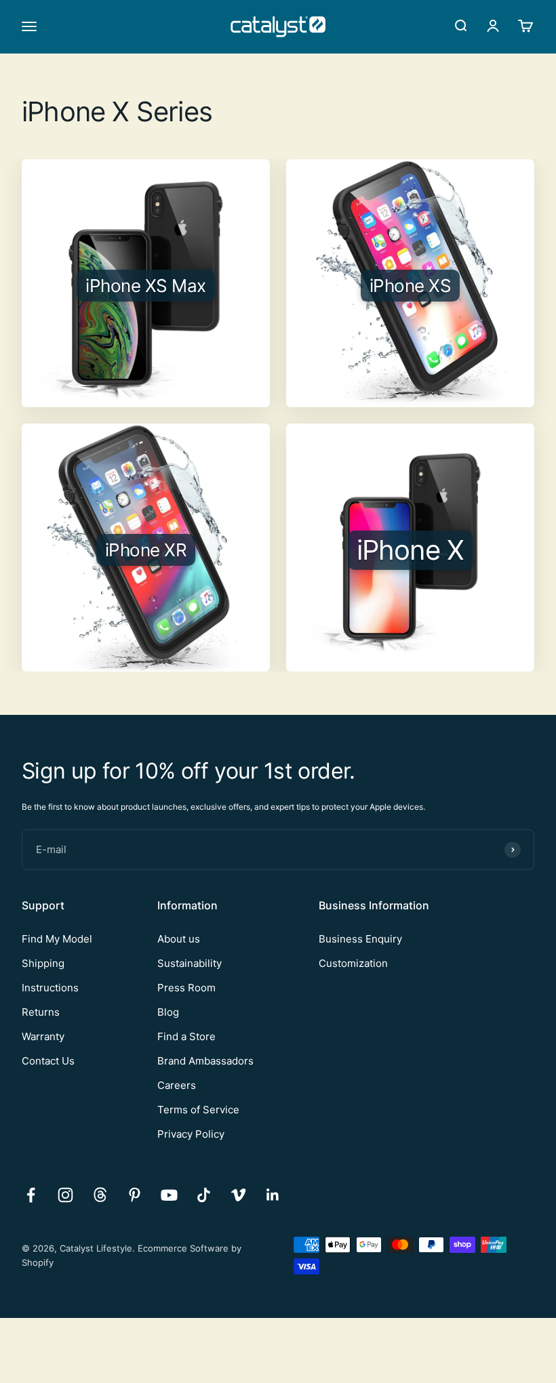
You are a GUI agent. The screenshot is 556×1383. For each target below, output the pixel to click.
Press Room (186, 987)
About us (178, 938)
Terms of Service (198, 1109)
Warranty (43, 1036)
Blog (168, 1012)
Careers (176, 1085)
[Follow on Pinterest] (134, 1195)
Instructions (50, 987)
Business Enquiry (360, 938)
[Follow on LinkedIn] (273, 1195)
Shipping (43, 963)
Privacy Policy (190, 1134)
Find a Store (186, 1036)
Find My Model (57, 938)
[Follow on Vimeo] (238, 1195)
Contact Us (48, 1060)
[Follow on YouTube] (169, 1195)
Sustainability (189, 963)
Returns (41, 1012)
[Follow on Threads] (100, 1195)
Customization (353, 963)
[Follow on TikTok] (204, 1195)
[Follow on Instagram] (65, 1195)
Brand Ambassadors (205, 1060)
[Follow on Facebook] (31, 1195)
